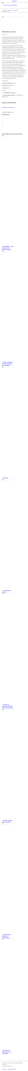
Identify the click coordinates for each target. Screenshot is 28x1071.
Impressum (14, 1)
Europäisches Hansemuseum (8, 107)
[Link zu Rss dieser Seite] (25, 1068)
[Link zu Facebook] (20, 1068)
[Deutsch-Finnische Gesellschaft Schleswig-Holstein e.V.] (11, 5)
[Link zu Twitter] (22, 1068)
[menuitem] (4, 1069)
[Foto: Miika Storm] (14, 17)
